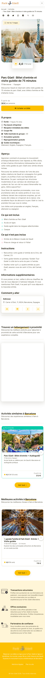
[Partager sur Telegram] (23, 15)
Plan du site (30, 664)
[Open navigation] (42, 3)
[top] (39, 672)
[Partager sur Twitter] (13, 15)
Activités (11, 9)
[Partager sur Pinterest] (3, 15)
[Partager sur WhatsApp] (18, 15)
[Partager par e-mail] (33, 15)
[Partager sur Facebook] (8, 15)
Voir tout (21, 485)
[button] (22, 40)
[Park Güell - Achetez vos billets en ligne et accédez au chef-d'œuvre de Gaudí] (10, 3)
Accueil (3, 9)
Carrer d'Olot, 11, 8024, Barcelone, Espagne (23, 302)
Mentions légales (17, 664)
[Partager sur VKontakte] (28, 15)
